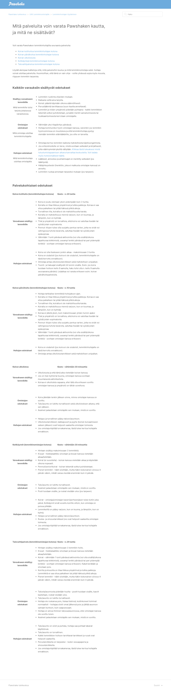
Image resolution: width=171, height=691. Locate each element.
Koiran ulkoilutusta (26, 57)
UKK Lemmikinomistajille (39, 14)
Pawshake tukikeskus (17, 14)
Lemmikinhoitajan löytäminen (65, 14)
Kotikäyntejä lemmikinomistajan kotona (36, 61)
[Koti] (17, 5)
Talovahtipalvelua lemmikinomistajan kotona (38, 64)
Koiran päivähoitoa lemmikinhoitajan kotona (38, 54)
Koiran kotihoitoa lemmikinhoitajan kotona (37, 51)
